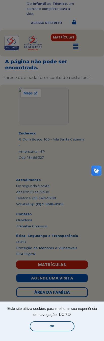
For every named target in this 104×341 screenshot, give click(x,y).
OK (52, 326)
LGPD (65, 314)
